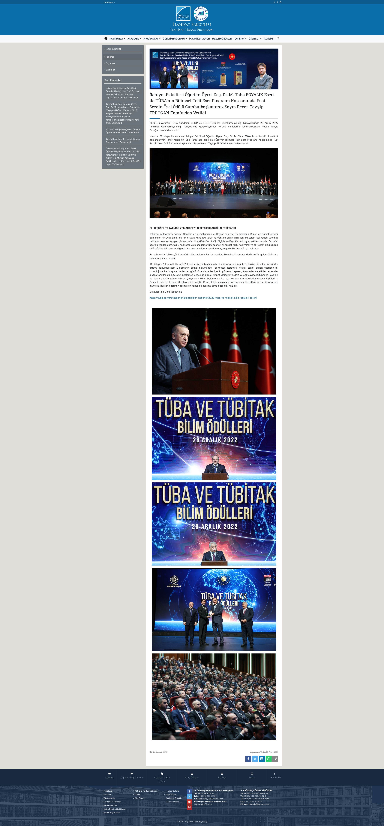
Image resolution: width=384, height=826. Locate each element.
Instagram (189, 807)
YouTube (189, 802)
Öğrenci (240, 38)
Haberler (110, 56)
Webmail (109, 777)
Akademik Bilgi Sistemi (162, 779)
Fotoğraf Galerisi (172, 791)
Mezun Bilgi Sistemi (112, 812)
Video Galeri (170, 794)
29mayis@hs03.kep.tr (203, 804)
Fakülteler (108, 791)
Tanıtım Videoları (172, 802)
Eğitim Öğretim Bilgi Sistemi (115, 809)
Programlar (151, 38)
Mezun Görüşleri (222, 38)
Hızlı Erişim (109, 2)
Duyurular (110, 63)
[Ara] (278, 39)
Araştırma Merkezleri (112, 802)
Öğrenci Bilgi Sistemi (132, 777)
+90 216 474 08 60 (206, 793)
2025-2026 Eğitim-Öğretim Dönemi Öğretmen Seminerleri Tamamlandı (123, 131)
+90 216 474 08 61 (259, 796)
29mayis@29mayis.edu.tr (212, 799)
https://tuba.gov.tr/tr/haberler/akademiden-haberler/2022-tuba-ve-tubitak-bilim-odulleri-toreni (203, 297)
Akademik (133, 38)
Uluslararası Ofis (110, 805)
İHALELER (275, 777)
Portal (252, 777)
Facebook (189, 791)
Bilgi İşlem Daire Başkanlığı (196, 821)
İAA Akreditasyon (199, 38)
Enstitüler (107, 794)
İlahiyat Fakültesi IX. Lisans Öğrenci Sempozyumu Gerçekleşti (123, 140)
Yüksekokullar (110, 798)
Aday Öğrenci (191, 777)
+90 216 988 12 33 (260, 793)
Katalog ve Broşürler (173, 798)
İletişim (268, 38)
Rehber (222, 777)
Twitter (189, 796)
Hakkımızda (116, 38)
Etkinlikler (110, 69)
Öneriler (254, 38)
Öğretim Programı (174, 38)
